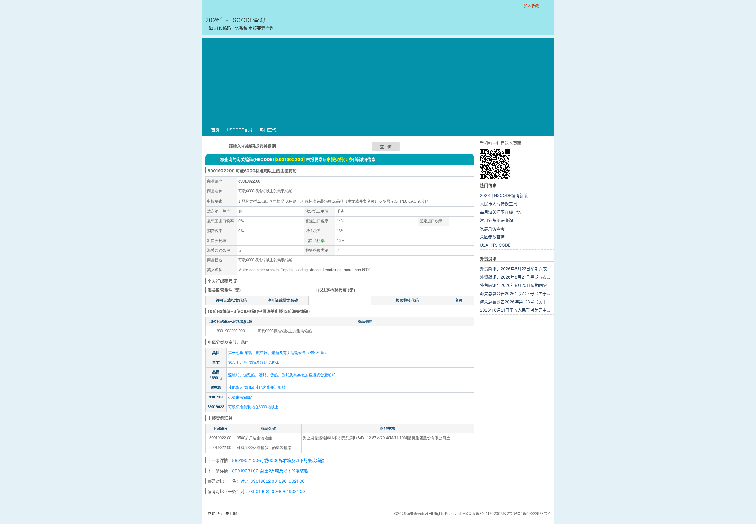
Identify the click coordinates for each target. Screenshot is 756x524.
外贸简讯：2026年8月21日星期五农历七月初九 (523, 276)
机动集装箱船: (240, 397)
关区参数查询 (492, 236)
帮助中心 (215, 513)
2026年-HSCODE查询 (239, 23)
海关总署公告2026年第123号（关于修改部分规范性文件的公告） (540, 301)
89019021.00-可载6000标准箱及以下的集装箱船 (278, 460)
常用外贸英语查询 (496, 220)
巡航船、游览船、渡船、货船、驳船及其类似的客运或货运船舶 (281, 375)
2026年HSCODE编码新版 (504, 195)
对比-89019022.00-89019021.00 (272, 481)
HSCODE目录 (239, 129)
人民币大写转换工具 (498, 203)
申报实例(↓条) (341, 159)
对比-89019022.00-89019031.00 (272, 491)
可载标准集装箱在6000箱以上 (253, 407)
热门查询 (268, 129)
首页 (215, 129)
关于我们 (232, 513)
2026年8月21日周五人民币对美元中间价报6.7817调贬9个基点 (538, 310)
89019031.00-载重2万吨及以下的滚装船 (270, 470)
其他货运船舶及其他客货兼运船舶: (257, 387)
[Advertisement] (378, 79)
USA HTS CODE (495, 245)
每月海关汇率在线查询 (500, 211)
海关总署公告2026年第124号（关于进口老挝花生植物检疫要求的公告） (546, 293)
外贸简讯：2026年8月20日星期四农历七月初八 (524, 285)
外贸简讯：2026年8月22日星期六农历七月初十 (524, 268)
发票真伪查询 (492, 228)
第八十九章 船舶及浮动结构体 (253, 362)
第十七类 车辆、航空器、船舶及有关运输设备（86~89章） (278, 353)
